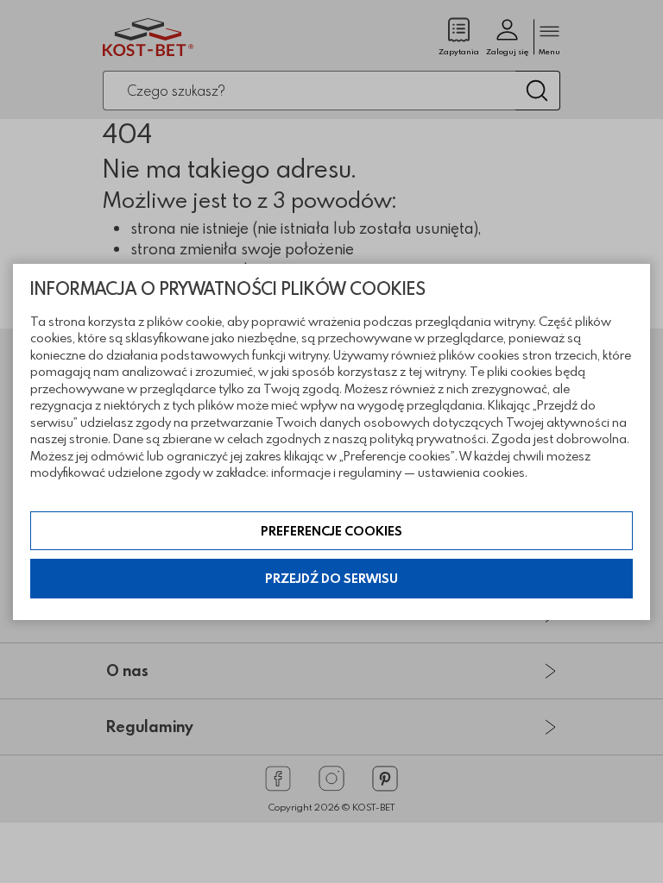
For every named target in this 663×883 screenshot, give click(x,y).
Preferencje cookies (331, 531)
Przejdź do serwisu (331, 578)
